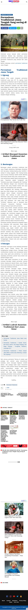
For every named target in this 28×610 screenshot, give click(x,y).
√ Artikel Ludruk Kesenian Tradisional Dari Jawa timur (14, 327)
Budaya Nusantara (16, 607)
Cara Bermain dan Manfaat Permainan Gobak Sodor (22, 395)
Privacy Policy (22, 600)
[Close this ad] (27, 609)
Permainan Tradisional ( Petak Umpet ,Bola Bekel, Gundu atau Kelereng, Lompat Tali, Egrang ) (15, 352)
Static (10, 602)
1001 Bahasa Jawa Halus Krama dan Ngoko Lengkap (7, 395)
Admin (8, 387)
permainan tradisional (21, 63)
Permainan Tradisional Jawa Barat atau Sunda (15, 339)
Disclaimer (14, 600)
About (3, 600)
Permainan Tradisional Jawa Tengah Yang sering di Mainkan (14, 21)
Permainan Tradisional (12, 384)
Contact (8, 600)
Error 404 (16, 602)
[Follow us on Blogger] (20, 596)
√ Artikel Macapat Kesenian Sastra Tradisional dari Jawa (14, 156)
